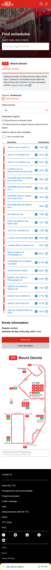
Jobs (4, 506)
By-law (4, 553)
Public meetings (9, 501)
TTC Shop (7, 522)
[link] (3, 535)
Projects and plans (10, 496)
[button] (43, 567)
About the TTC (9, 485)
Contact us (7, 474)
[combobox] (25, 46)
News (4, 517)
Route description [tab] (25, 346)
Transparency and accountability (17, 491)
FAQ (4, 527)
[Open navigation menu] (46, 4)
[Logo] (7, 4)
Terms (4, 548)
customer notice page (20, 85)
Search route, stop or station (15, 40)
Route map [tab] (25, 340)
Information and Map (10, 69)
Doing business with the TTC (15, 512)
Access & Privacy (8, 558)
